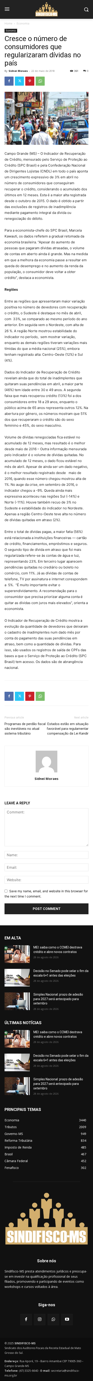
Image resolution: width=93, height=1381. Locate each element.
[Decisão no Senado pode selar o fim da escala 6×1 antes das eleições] (17, 978)
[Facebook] (9, 81)
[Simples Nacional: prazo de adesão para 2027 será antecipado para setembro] (17, 1001)
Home (8, 23)
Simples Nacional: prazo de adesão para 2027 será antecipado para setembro (58, 999)
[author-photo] (46, 772)
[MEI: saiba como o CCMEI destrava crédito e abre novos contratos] (17, 954)
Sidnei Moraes (18, 71)
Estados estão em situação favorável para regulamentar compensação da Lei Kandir (67, 728)
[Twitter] (19, 81)
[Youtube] (66, 1319)
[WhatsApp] (40, 81)
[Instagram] (39, 1319)
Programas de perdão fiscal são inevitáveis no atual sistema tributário (25, 728)
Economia (23, 23)
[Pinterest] (29, 81)
